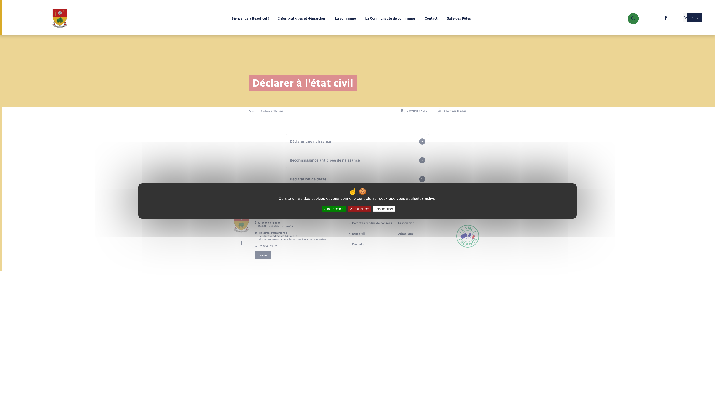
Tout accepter (335, 208)
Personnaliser (383, 208)
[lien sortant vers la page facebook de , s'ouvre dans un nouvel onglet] (666, 18)
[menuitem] (250, 18)
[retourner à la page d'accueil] (60, 18)
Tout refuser (360, 208)
